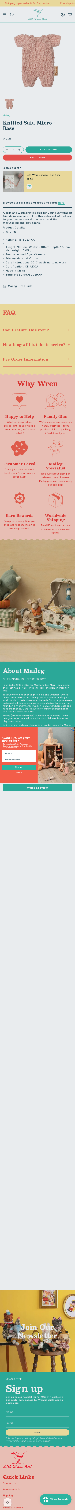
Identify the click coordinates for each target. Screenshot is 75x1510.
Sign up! (18, 767)
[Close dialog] (72, 729)
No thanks (19, 772)
